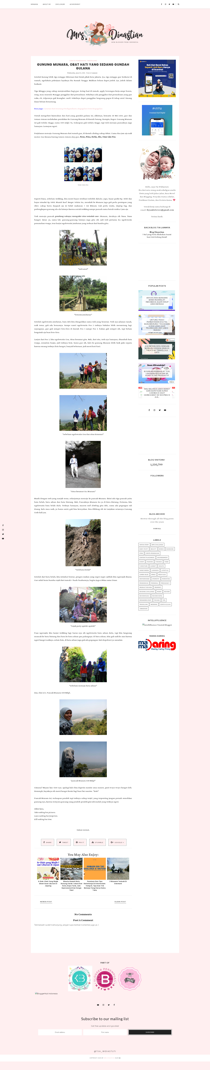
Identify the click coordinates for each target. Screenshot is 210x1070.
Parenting (166, 579)
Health (161, 566)
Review (167, 591)
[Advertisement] (157, 261)
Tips (163, 600)
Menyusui (162, 574)
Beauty (153, 549)
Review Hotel (157, 596)
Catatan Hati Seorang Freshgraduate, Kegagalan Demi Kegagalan (73, 108)
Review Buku (144, 596)
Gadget (153, 566)
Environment (162, 557)
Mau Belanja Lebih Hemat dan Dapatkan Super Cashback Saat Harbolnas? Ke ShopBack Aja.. (157, 393)
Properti (158, 587)
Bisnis (161, 549)
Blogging (170, 549)
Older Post (120, 902)
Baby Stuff (144, 549)
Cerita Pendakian (77, 61)
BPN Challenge (157, 544)
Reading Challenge (147, 591)
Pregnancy (165, 583)
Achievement (75, 4)
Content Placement (147, 557)
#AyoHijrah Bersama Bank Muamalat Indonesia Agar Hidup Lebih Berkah (157, 301)
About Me (47, 4)
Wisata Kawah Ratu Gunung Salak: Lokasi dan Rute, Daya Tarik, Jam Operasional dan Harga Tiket (71, 885)
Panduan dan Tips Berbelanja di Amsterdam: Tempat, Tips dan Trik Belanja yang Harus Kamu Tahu (95, 885)
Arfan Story (144, 544)
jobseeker (143, 608)
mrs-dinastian (109, 1058)
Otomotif (155, 579)
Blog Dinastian (157, 232)
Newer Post (46, 902)
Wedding (154, 604)
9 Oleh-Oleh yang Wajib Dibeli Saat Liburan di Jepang (48, 883)
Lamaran (155, 570)
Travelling (92, 61)
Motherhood (144, 579)
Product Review (146, 587)
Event (142, 561)
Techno (157, 600)
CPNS (141, 553)
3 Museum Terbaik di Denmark (118, 882)
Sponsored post (145, 600)
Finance (159, 561)
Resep (159, 591)
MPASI (153, 574)
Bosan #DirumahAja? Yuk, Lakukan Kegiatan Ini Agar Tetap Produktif (157, 373)
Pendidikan (144, 583)
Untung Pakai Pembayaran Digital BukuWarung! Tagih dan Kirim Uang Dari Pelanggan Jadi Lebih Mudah (157, 325)
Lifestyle (165, 570)
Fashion (150, 561)
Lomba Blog (144, 574)
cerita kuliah (165, 604)
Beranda (34, 4)
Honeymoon (144, 570)
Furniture (144, 566)
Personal (154, 583)
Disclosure (60, 4)
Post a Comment (91, 73)
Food (166, 561)
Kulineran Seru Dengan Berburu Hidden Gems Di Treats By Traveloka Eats (157, 349)
